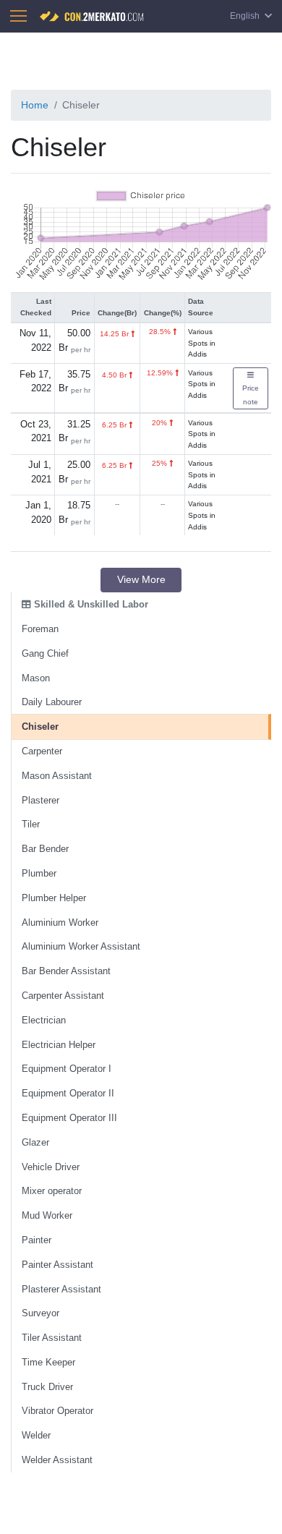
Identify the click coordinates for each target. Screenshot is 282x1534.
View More (141, 579)
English (246, 16)
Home (34, 105)
